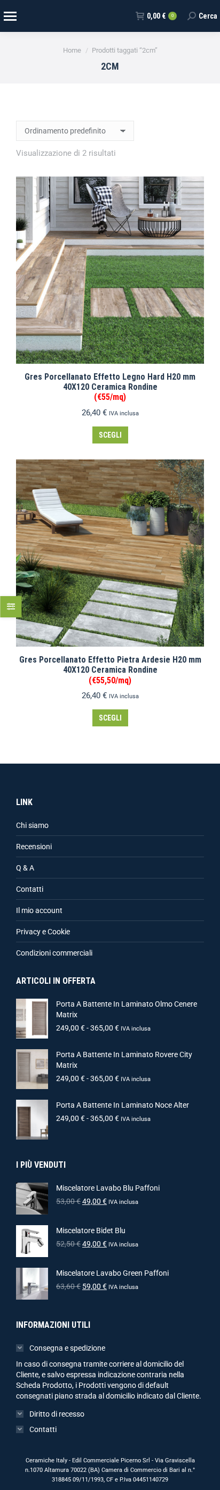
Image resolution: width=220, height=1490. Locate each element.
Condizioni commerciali (54, 953)
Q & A (25, 868)
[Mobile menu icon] (10, 16)
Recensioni (34, 846)
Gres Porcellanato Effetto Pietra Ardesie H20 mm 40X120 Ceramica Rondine (110, 670)
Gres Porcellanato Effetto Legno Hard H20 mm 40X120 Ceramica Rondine (110, 387)
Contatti (29, 889)
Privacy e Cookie (43, 931)
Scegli (110, 435)
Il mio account (39, 910)
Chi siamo (32, 825)
